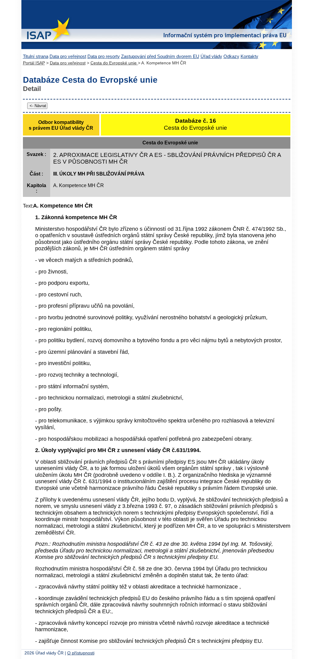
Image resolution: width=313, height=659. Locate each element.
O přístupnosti (80, 653)
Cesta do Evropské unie (114, 63)
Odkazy (231, 56)
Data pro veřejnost (68, 56)
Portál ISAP (34, 63)
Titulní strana (35, 56)
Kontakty (249, 56)
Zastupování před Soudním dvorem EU (160, 56)
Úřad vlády (211, 56)
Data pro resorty (103, 56)
